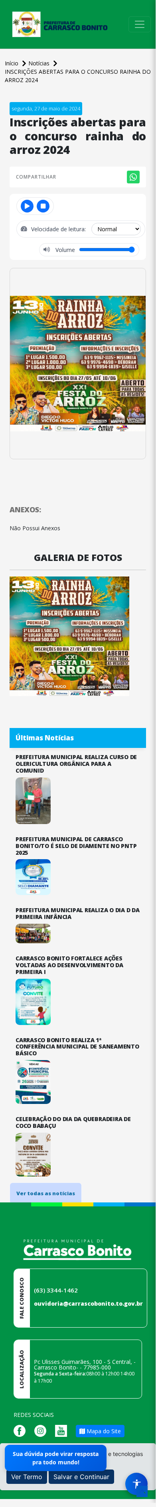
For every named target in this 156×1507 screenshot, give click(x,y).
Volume (64, 250)
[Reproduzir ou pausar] (27, 206)
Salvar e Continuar (81, 1477)
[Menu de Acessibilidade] (136, 1484)
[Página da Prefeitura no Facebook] (22, 1430)
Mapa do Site (103, 1431)
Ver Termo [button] (26, 1477)
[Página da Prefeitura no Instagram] (42, 1430)
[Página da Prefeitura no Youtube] (63, 1430)
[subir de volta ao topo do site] (142, 1491)
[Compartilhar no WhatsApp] (133, 177)
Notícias (39, 63)
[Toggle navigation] (139, 24)
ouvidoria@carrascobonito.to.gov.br (88, 1303)
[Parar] (43, 206)
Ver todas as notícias (45, 1193)
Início (12, 63)
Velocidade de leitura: (59, 229)
